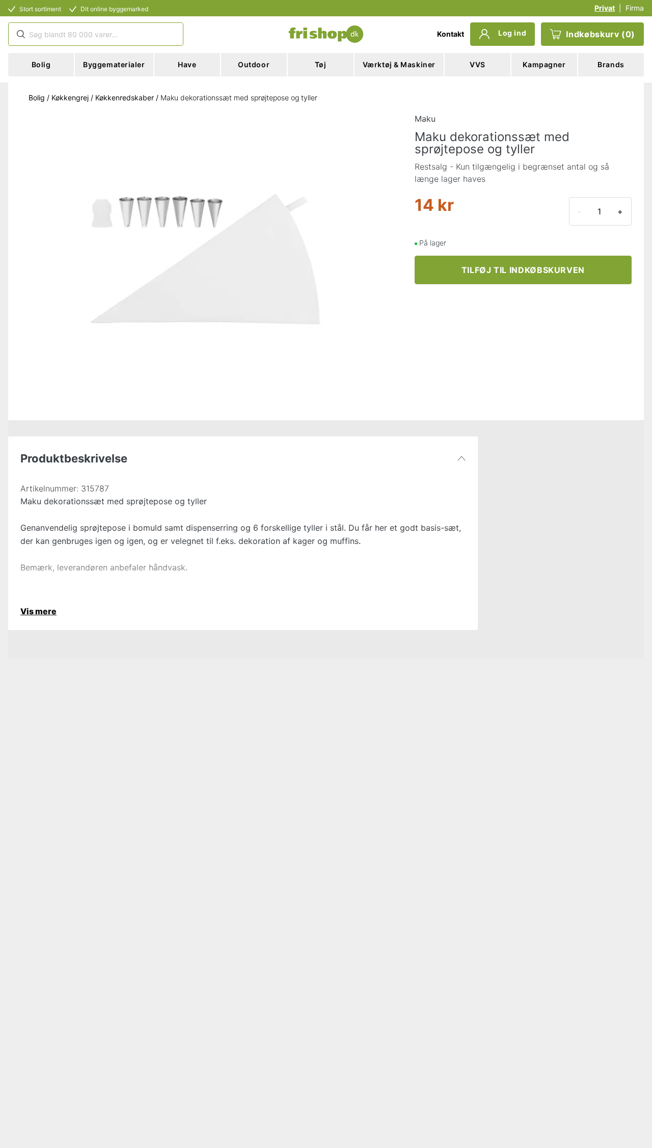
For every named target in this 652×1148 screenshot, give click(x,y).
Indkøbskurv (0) (600, 34)
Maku (425, 119)
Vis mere (38, 611)
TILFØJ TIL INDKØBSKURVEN (523, 270)
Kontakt (450, 34)
